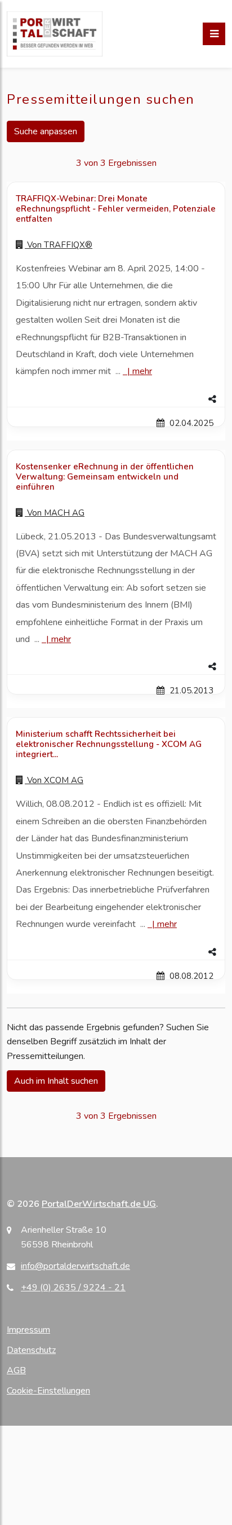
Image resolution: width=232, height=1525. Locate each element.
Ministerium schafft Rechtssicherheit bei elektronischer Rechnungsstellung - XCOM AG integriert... (109, 744)
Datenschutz (31, 1350)
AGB (16, 1370)
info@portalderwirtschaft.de (75, 1266)
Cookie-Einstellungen (48, 1391)
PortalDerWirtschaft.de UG (99, 1204)
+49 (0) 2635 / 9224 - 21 (73, 1287)
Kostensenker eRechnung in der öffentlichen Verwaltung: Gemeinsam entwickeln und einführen (105, 477)
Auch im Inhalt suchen (56, 1081)
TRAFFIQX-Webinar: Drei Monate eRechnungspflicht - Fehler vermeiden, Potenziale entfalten (116, 209)
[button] (116, 399)
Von (58, 244)
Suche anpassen (45, 131)
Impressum (28, 1330)
